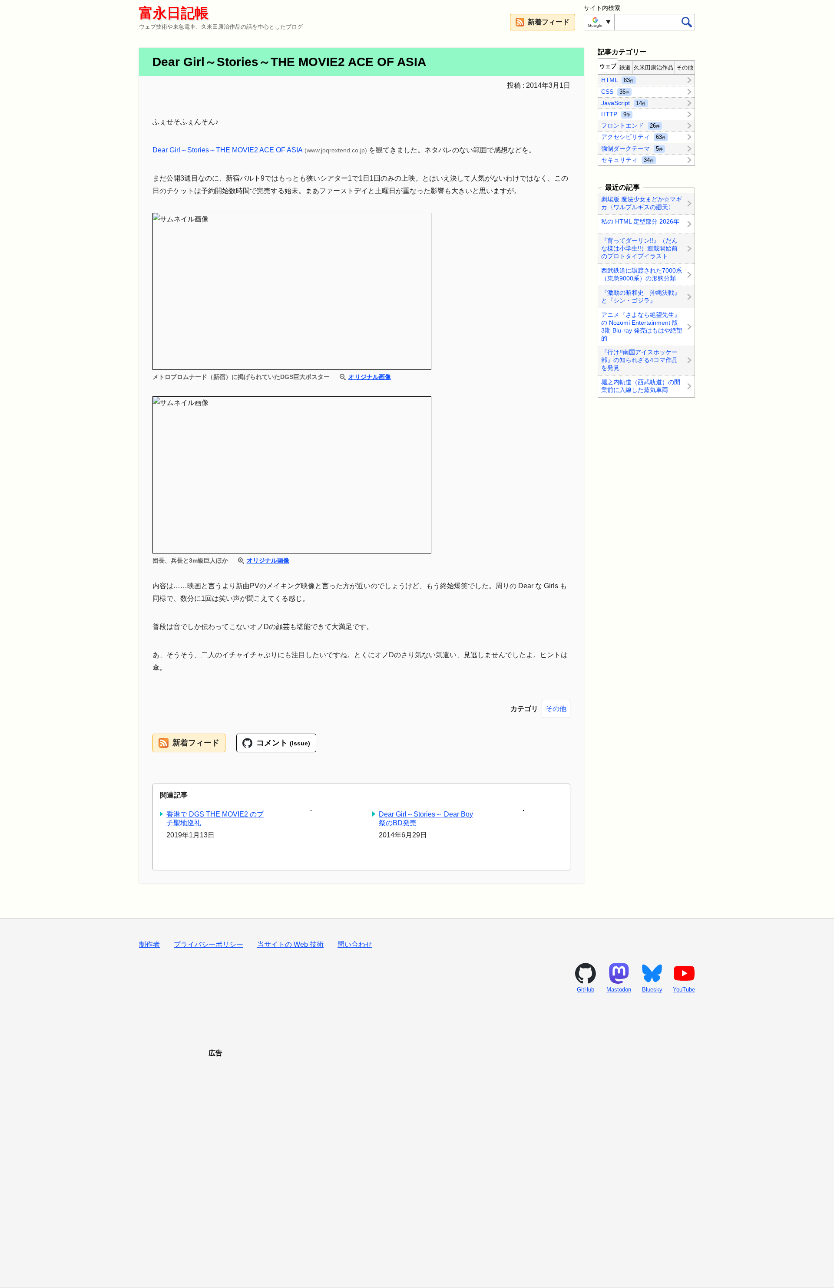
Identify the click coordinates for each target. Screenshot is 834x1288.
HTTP (615, 114)
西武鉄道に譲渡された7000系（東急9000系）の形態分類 (641, 274)
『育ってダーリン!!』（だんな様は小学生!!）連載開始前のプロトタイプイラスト (639, 248)
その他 (556, 708)
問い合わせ (355, 944)
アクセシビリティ (633, 136)
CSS (615, 91)
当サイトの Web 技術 (290, 944)
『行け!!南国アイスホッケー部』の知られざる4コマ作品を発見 (639, 360)
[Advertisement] (417, 1161)
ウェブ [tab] (607, 66)
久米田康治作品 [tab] (653, 67)
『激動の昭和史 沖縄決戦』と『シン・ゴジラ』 (640, 296)
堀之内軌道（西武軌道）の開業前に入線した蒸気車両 (640, 386)
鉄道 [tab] (625, 67)
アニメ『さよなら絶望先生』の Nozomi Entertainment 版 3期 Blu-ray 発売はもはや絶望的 (641, 326)
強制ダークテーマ (632, 148)
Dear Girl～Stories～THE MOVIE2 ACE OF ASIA (227, 150)
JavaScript (623, 102)
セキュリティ (627, 159)
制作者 (149, 944)
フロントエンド (630, 125)
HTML (617, 79)
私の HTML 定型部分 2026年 (640, 221)
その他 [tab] (684, 67)
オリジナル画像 (369, 376)
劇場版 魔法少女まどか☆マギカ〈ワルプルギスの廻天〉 (641, 203)
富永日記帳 (173, 13)
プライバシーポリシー (208, 944)
